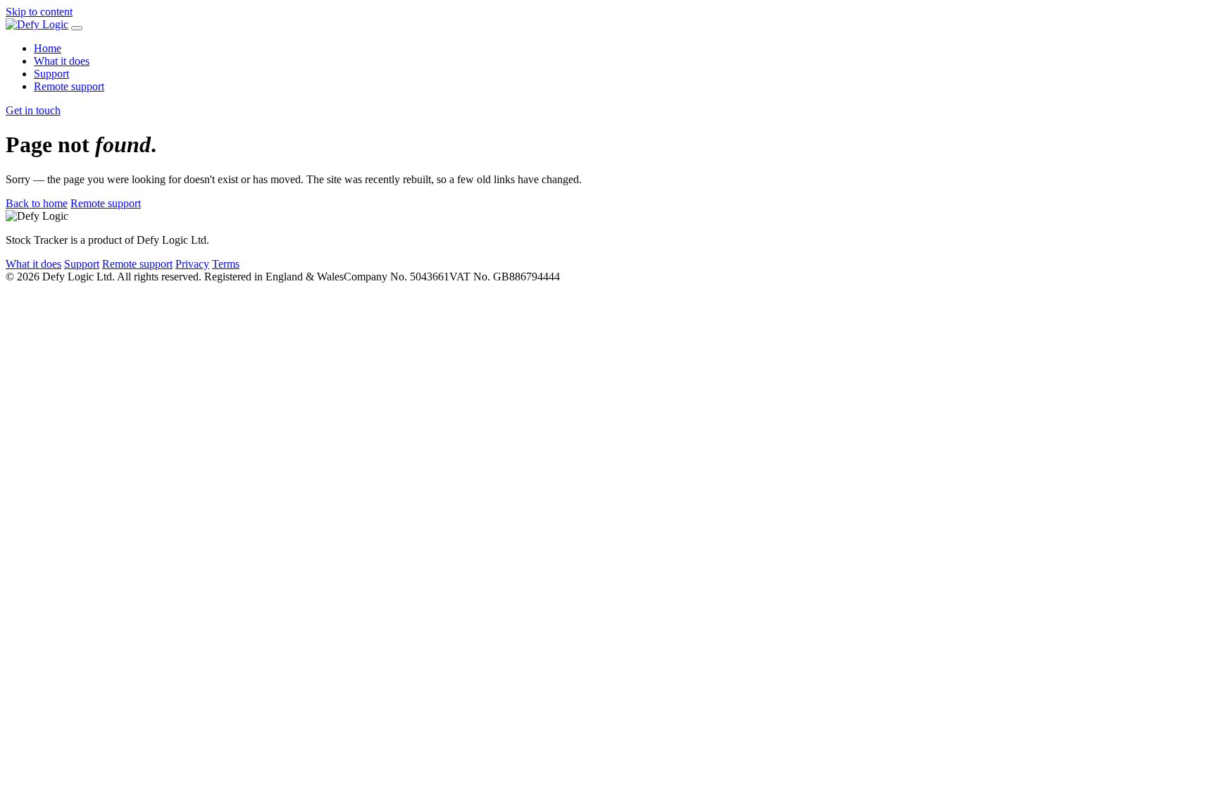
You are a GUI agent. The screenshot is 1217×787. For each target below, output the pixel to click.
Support (51, 74)
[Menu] (76, 28)
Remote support (69, 86)
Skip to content (39, 12)
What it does (61, 61)
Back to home (37, 203)
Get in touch (33, 110)
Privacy (192, 264)
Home (47, 48)
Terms (225, 264)
